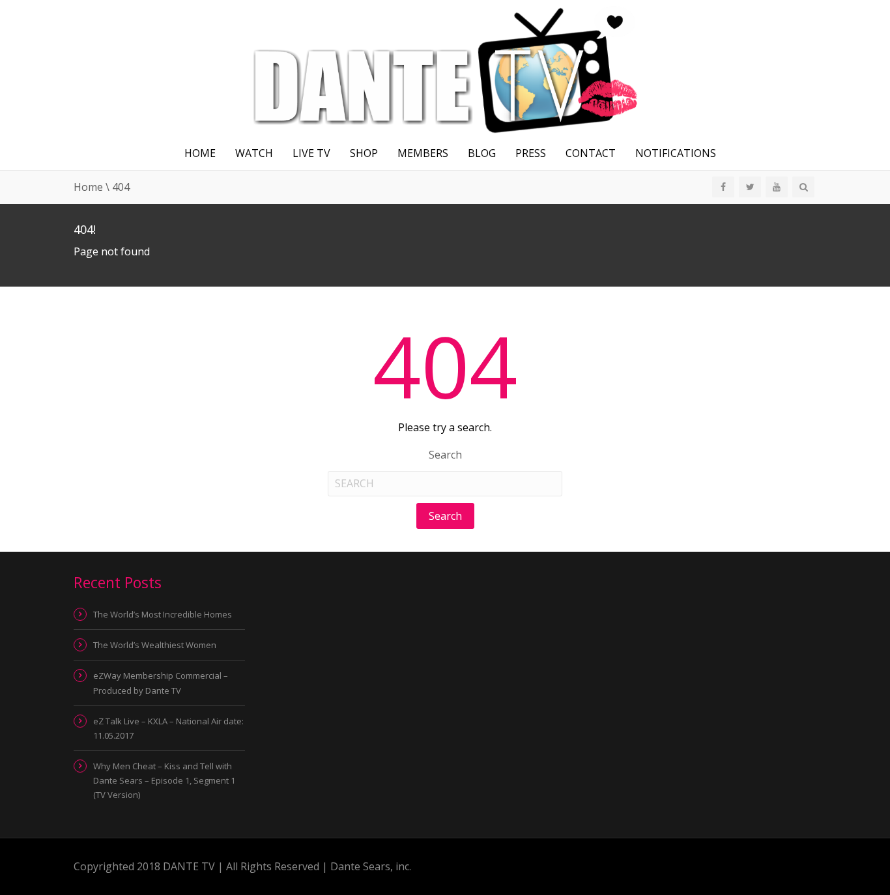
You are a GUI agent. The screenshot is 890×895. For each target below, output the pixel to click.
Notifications (675, 153)
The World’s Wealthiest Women (154, 645)
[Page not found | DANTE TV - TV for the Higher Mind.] (445, 67)
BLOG (482, 153)
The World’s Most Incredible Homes (162, 614)
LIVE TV (311, 153)
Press (530, 153)
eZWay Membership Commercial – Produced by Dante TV (160, 683)
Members (422, 153)
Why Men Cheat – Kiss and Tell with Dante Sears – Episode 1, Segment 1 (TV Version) (164, 780)
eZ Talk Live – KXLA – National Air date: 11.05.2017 (168, 728)
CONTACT (591, 153)
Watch (254, 153)
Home (200, 153)
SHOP (364, 153)
